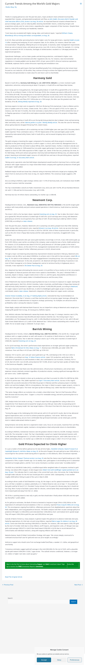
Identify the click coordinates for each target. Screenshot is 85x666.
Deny (59, 660)
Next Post (78, 585)
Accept (44, 660)
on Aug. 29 (33, 266)
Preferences (74, 660)
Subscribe (70, 564)
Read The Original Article (13, 577)
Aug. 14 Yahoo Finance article (35, 357)
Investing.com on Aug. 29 (48, 214)
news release (27, 221)
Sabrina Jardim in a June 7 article (41, 122)
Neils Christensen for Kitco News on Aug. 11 (26, 348)
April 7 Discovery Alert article (49, 380)
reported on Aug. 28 (29, 102)
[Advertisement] (42, 631)
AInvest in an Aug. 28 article (48, 228)
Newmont (74, 286)
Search (10, 598)
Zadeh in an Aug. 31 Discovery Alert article (19, 158)
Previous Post (7, 585)
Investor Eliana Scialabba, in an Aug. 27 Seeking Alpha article (26, 296)
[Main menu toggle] (81, 4)
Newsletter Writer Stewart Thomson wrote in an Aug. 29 (24, 458)
